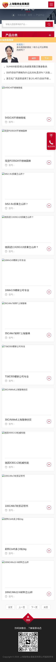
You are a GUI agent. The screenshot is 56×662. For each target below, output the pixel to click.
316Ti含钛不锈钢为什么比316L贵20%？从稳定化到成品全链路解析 (29, 72)
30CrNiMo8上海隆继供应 (18, 419)
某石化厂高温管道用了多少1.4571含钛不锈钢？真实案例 (29, 78)
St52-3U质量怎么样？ (16, 204)
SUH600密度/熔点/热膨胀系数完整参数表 (26, 66)
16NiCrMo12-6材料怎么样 (19, 592)
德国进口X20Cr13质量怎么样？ (21, 247)
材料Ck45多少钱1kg (15, 549)
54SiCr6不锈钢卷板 (15, 117)
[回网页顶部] (51, 136)
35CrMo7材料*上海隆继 (17, 333)
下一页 (34, 607)
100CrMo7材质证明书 (16, 506)
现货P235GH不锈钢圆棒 (18, 161)
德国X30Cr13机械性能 (17, 463)
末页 (46, 607)
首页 (30, 15)
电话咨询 (51, 146)
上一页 (22, 607)
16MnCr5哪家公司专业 (17, 290)
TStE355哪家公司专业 (17, 376)
